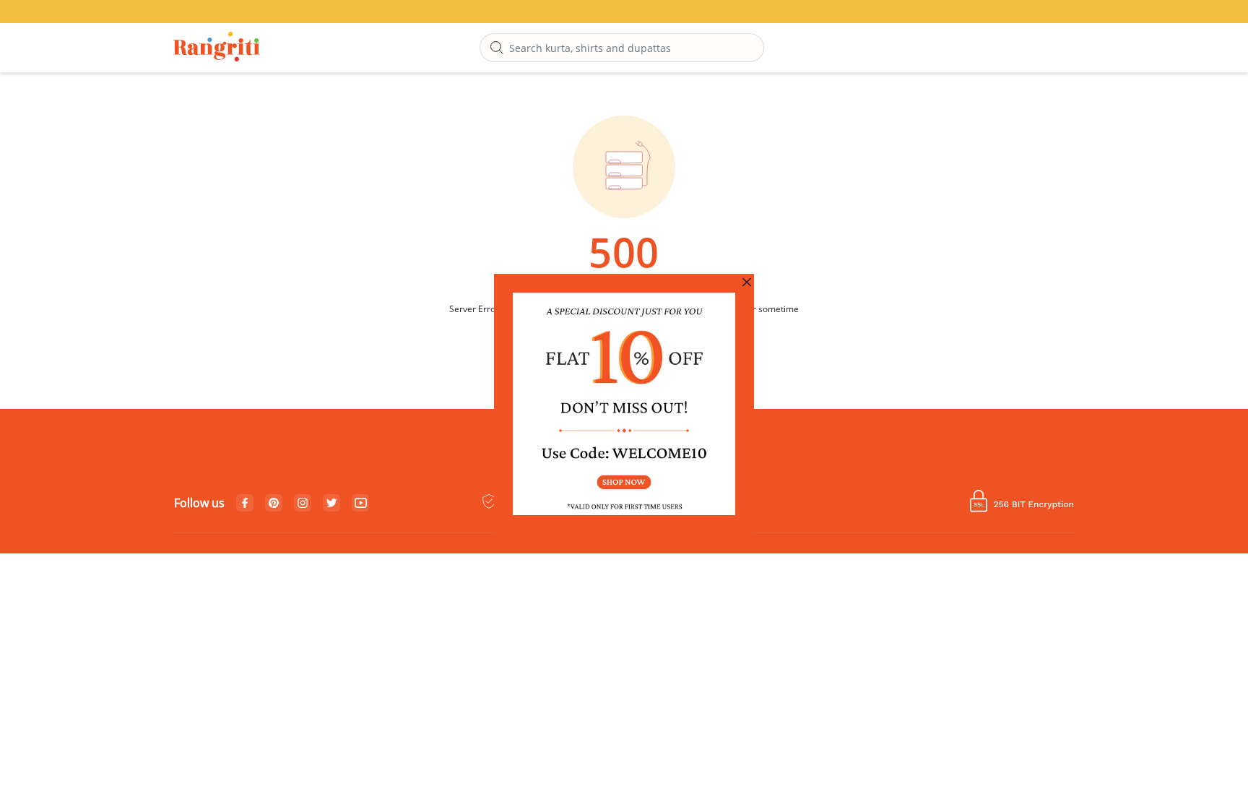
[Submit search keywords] (496, 48)
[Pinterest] (273, 503)
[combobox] (622, 47)
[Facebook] (244, 503)
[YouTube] (360, 503)
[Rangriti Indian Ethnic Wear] (217, 48)
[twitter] (332, 503)
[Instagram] (302, 503)
